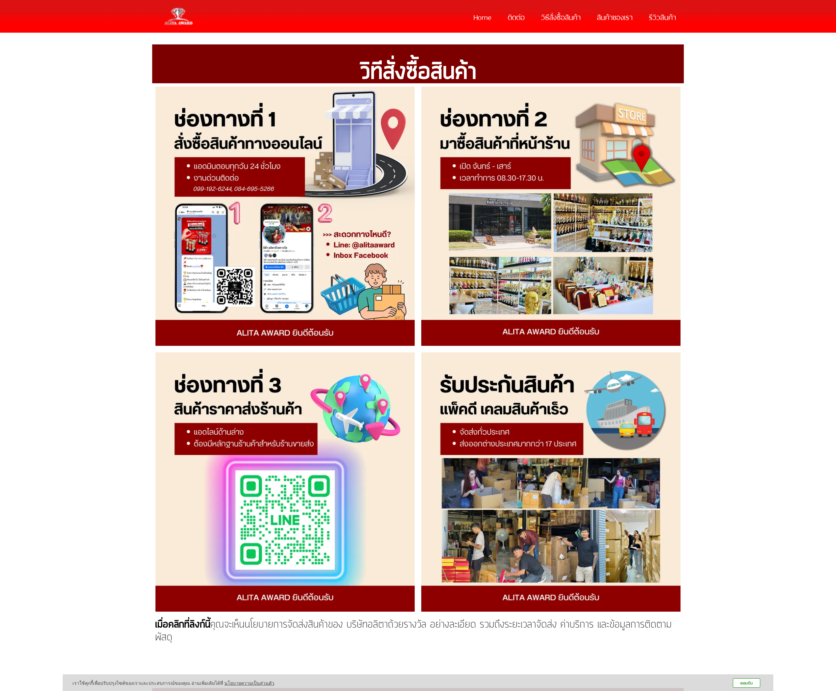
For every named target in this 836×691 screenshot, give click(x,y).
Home (482, 16)
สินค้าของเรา (615, 16)
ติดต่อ (516, 16)
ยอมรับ (746, 683)
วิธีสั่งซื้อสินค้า (561, 16)
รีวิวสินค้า (662, 16)
